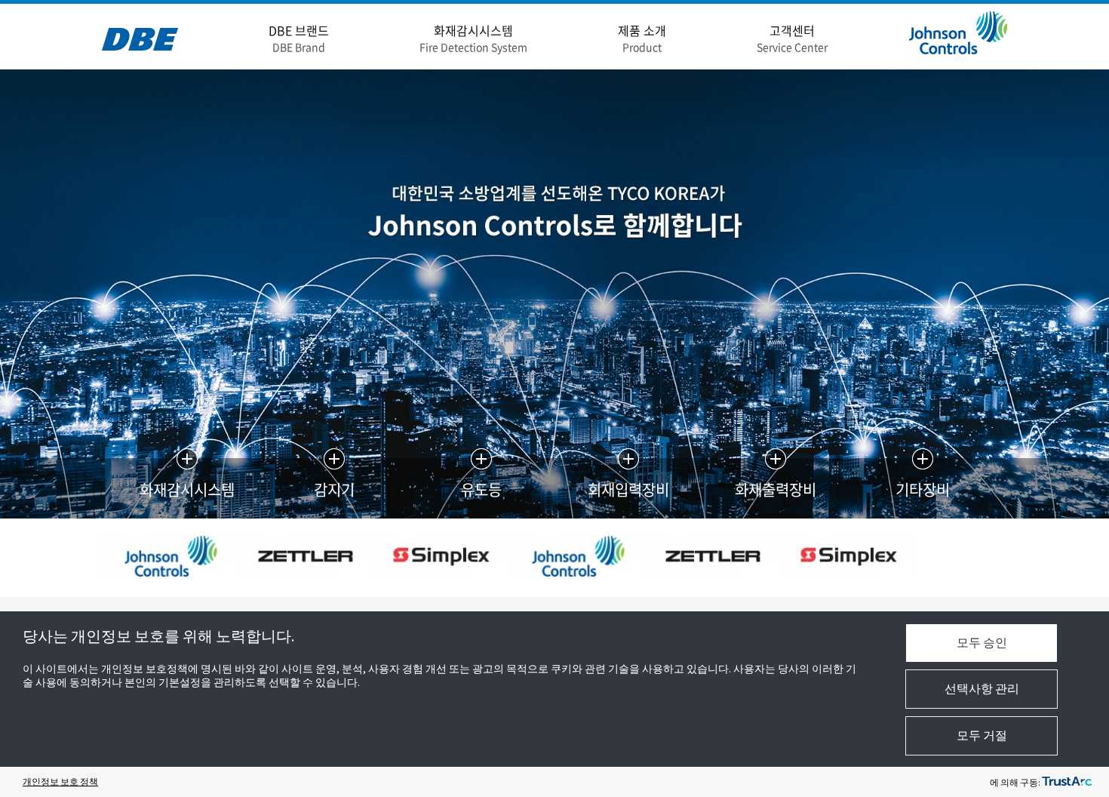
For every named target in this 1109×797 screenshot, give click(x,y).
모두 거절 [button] (982, 735)
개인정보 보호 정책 (60, 781)
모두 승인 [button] (982, 642)
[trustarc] (1066, 781)
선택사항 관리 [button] (982, 688)
